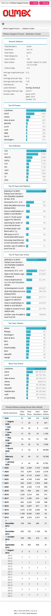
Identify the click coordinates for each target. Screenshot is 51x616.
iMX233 (7, 157)
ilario (6, 351)
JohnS (6, 113)
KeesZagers (9, 139)
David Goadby (9, 347)
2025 (6, 468)
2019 (6, 491)
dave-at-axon (9, 120)
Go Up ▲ (34, 611)
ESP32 (6, 160)
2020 (6, 487)
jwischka (7, 123)
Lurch (6, 126)
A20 (6, 151)
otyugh (7, 357)
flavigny (7, 331)
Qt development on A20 (14, 288)
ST (5, 177)
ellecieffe (8, 354)
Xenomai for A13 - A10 (13, 202)
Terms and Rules (24, 611)
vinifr (6, 130)
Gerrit (6, 136)
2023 (6, 475)
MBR (6, 133)
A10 (6, 164)
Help (15, 611)
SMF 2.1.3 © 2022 (20, 613)
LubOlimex (8, 110)
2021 (6, 483)
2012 (6, 517)
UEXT (6, 170)
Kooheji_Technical (33, 88)
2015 (6, 506)
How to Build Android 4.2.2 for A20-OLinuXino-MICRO (14, 282)
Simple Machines (31, 613)
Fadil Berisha (9, 391)
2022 (6, 479)
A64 (6, 173)
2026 (6, 418)
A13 (6, 154)
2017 (6, 498)
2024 (6, 471)
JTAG (6, 180)
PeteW (7, 385)
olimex (7, 117)
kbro (6, 341)
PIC (5, 167)
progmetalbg (9, 398)
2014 (6, 510)
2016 (6, 502)
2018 (6, 494)
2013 (6, 513)
